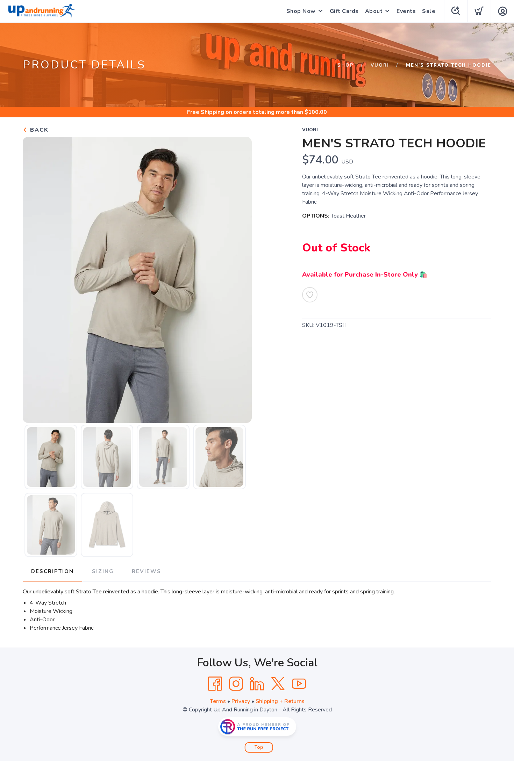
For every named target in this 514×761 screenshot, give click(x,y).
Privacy (240, 701)
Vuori (380, 65)
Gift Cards (344, 11)
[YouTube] (298, 683)
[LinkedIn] (257, 683)
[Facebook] (215, 683)
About (374, 11)
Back (38, 130)
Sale (428, 11)
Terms (218, 701)
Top (259, 747)
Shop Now (301, 11)
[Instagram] (236, 683)
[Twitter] (277, 683)
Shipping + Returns (280, 701)
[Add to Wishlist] (309, 294)
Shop (345, 65)
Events (406, 11)
